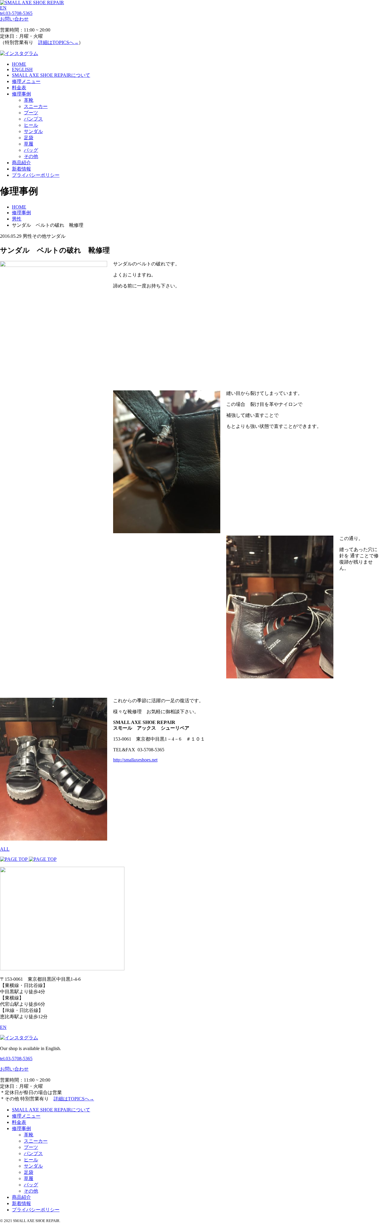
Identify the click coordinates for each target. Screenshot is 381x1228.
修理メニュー (26, 81)
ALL (5, 849)
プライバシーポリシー (36, 175)
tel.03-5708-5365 (16, 13)
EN (3, 7)
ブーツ (31, 112)
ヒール (31, 125)
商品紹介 (21, 162)
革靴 (28, 100)
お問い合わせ (14, 18)
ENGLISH (22, 69)
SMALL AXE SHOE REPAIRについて (51, 75)
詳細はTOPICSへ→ (58, 42)
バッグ (31, 150)
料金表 (19, 87)
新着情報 (21, 168)
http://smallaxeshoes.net (135, 759)
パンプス (33, 118)
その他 (31, 156)
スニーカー (36, 106)
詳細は (74, 1098)
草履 (28, 143)
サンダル (33, 131)
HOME (19, 64)
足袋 (28, 137)
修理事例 (21, 93)
